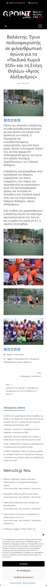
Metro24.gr (13, 488)
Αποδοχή (23, 564)
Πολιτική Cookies (15, 583)
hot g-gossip (34, 359)
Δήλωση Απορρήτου (29, 583)
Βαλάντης (28, 362)
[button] (43, 535)
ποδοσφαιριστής (21, 359)
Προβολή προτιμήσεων (23, 577)
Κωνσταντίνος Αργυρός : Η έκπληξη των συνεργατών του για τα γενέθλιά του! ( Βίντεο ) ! (22, 389)
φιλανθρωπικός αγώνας (13, 362)
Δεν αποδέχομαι (23, 570)
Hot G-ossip (19, 354)
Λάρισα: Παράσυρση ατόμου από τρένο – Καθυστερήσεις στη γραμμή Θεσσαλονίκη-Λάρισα (21, 482)
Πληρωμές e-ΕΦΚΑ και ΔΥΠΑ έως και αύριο (21, 494)
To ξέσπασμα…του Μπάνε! (30, 374)
